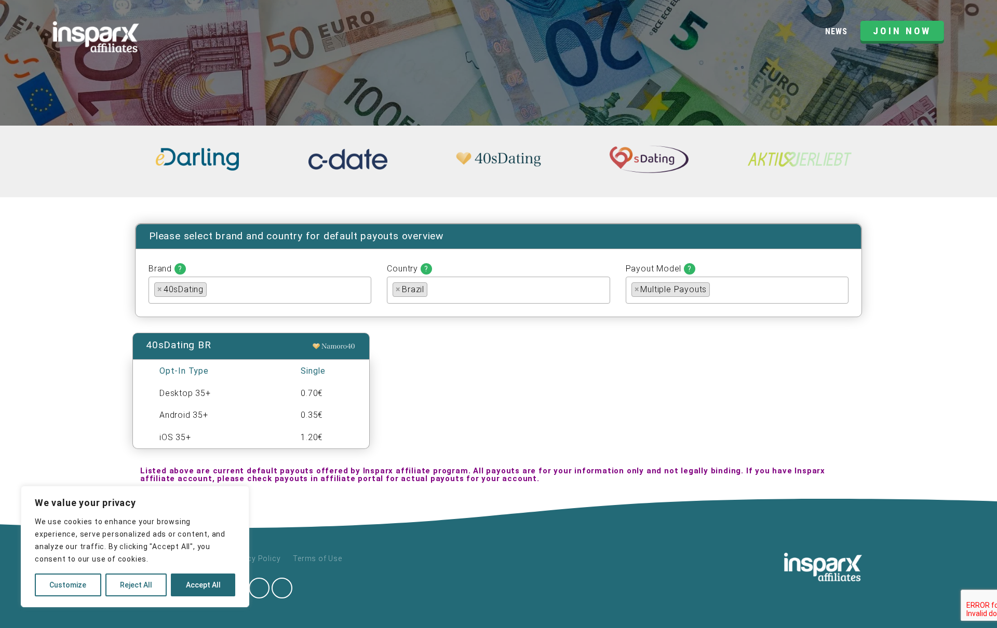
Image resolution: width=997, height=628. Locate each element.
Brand (165, 269)
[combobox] (260, 290)
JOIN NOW (902, 31)
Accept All (203, 585)
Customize (67, 585)
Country (407, 269)
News (836, 31)
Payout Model (659, 269)
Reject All (136, 585)
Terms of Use (317, 558)
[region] (135, 546)
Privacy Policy (254, 558)
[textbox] (212, 289)
